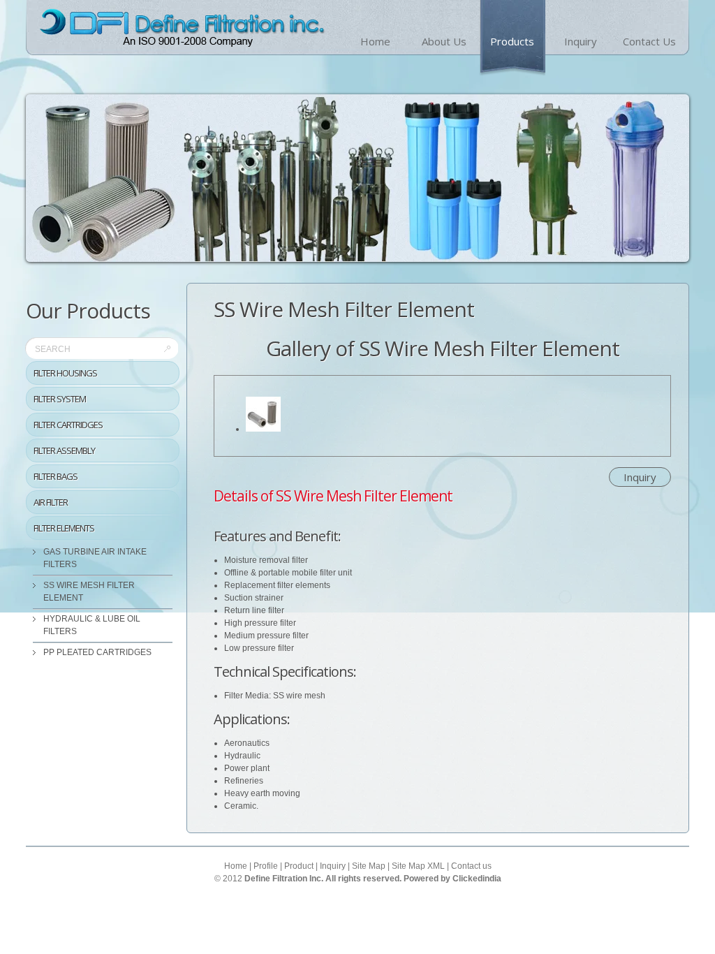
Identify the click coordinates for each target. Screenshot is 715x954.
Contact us (471, 866)
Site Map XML (418, 866)
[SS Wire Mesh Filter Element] (263, 429)
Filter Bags (56, 476)
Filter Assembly (64, 450)
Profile (265, 866)
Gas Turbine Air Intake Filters (95, 558)
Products (512, 41)
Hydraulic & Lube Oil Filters (91, 625)
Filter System (60, 398)
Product (299, 866)
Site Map (368, 866)
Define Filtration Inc (181, 28)
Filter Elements (64, 528)
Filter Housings (65, 373)
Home (375, 41)
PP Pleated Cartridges (97, 652)
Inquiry (580, 41)
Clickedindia (476, 878)
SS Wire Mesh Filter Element (89, 591)
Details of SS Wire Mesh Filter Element (333, 496)
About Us (444, 41)
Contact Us (649, 41)
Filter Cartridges (68, 424)
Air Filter (51, 502)
